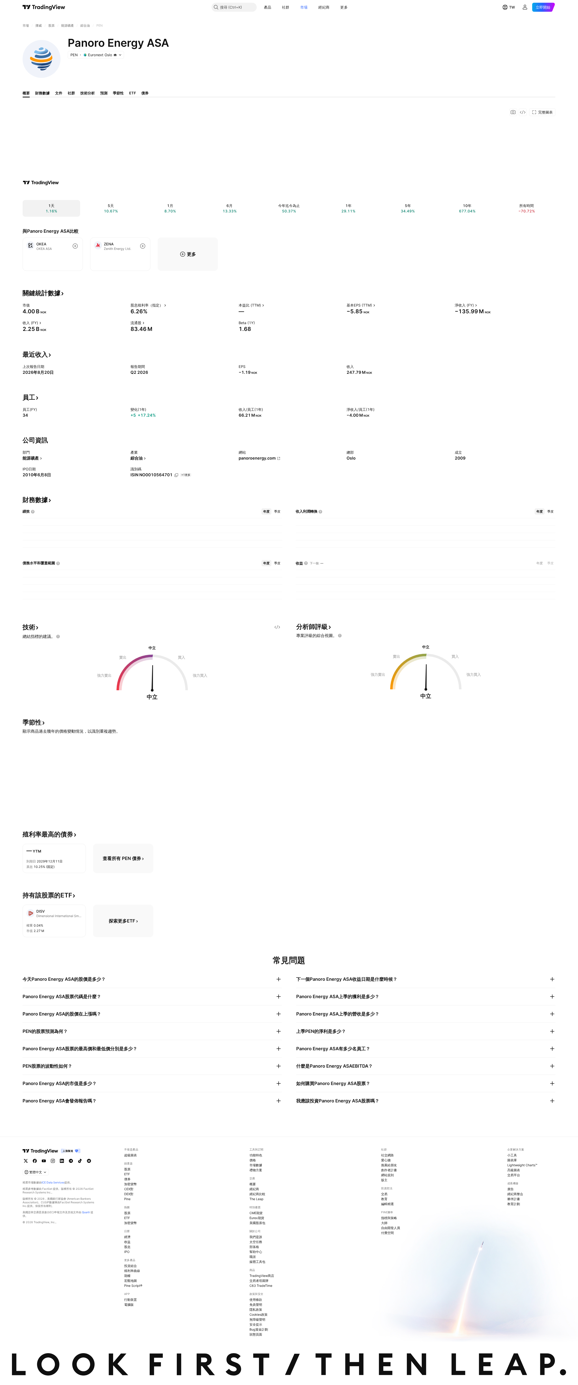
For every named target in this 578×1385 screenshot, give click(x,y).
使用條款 (255, 1299)
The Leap (256, 1199)
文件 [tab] (58, 93)
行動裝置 (130, 1299)
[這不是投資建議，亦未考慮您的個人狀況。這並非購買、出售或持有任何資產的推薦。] (58, 636)
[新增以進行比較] (75, 246)
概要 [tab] (26, 93)
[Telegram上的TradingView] (71, 1161)
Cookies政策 (258, 1314)
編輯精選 (387, 1204)
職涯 (252, 1257)
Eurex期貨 (256, 1218)
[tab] (266, 511)
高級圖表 (513, 1170)
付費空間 (387, 1233)
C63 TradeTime (260, 1285)
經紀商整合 (515, 1194)
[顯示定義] (33, 305)
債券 (127, 1179)
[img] (115, 55)
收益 (127, 1242)
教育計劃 (513, 1204)
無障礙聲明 (257, 1319)
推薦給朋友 (389, 1165)
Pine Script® (133, 1285)
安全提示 (255, 1324)
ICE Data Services (53, 1182)
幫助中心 (255, 1252)
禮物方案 (255, 1170)
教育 (384, 1199)
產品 (267, 7)
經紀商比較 (257, 1194)
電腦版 (129, 1304)
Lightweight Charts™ (522, 1165)
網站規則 (387, 1175)
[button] (275, 7)
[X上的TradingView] (26, 1161)
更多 (344, 7)
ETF (127, 1174)
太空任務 (255, 1242)
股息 (127, 1247)
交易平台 (513, 1175)
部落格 (254, 1247)
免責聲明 (255, 1304)
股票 (127, 1169)
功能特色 (255, 1155)
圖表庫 (512, 1160)
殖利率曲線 (132, 1271)
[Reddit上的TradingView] (89, 1161)
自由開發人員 (390, 1228)
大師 (384, 1223)
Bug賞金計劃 (258, 1329)
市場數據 (255, 1165)
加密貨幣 (130, 1184)
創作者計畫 (389, 1170)
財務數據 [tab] (42, 93)
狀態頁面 (255, 1334)
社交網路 (387, 1155)
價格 (252, 1160)
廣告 (510, 1189)
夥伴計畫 (513, 1199)
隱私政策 (255, 1309)
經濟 (127, 1237)
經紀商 (323, 7)
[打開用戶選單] (524, 7)
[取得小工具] (523, 112)
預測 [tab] (103, 93)
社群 (285, 7)
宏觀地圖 (130, 1281)
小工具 (512, 1155)
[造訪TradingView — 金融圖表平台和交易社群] (41, 182)
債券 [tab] (145, 93)
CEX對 (128, 1189)
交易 (384, 1194)
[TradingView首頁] (44, 7)
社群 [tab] (71, 93)
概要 (252, 1184)
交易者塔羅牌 (258, 1281)
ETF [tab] (132, 93)
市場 (304, 7)
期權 (127, 1276)
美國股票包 (257, 1223)
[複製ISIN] (176, 475)
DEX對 (128, 1194)
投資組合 (130, 1266)
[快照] (513, 112)
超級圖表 (130, 1155)
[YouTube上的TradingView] (44, 1161)
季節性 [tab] (118, 93)
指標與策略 (389, 1218)
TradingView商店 (261, 1276)
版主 (384, 1180)
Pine (127, 1199)
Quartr (86, 1212)
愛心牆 (386, 1160)
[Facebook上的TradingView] (35, 1161)
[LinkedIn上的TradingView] (62, 1161)
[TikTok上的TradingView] (80, 1161)
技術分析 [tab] (87, 93)
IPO (127, 1252)
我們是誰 (255, 1237)
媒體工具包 (257, 1262)
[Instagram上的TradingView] (53, 1161)
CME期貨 (256, 1213)
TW (512, 7)
